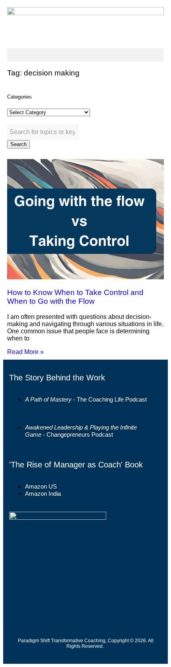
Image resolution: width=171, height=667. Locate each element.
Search (18, 144)
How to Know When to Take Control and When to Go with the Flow (75, 296)
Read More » (25, 351)
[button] (85, 54)
